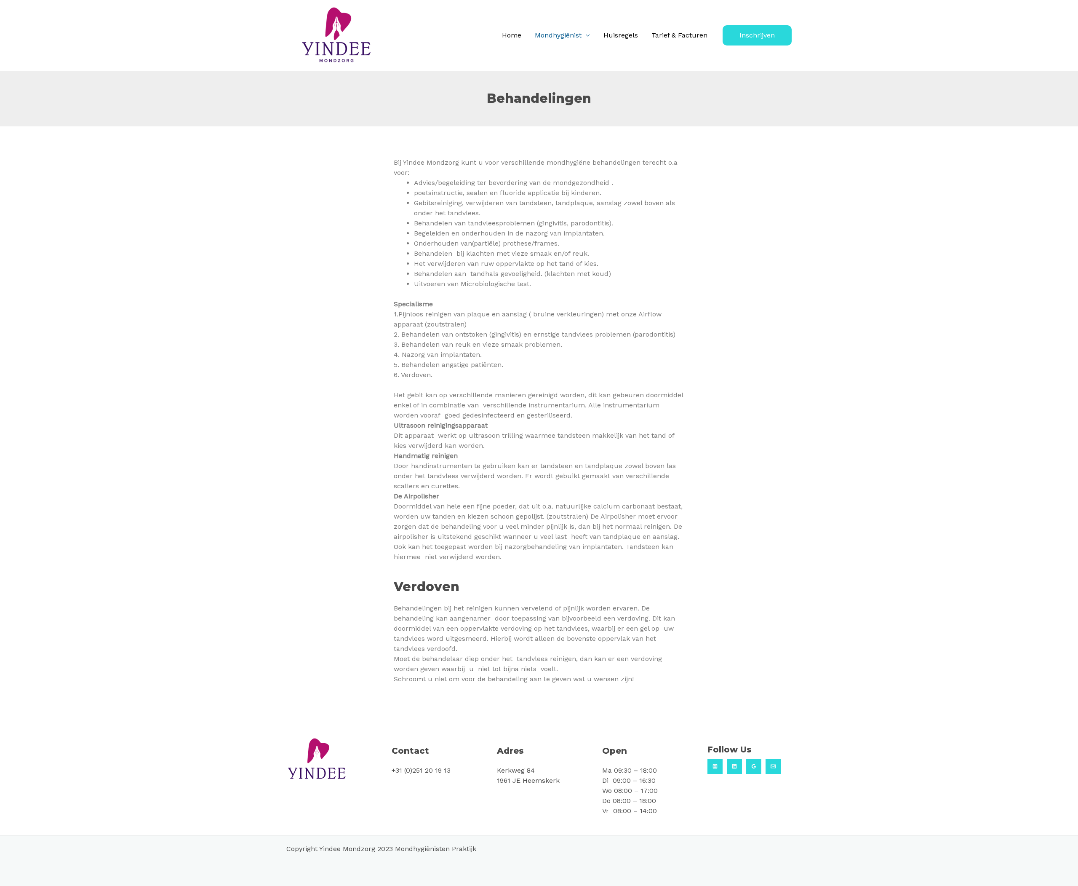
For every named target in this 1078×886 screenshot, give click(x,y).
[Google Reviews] (753, 766)
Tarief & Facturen (679, 35)
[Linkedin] (734, 766)
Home (511, 35)
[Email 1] (773, 766)
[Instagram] (715, 766)
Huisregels (620, 35)
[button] (757, 35)
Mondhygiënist (558, 35)
